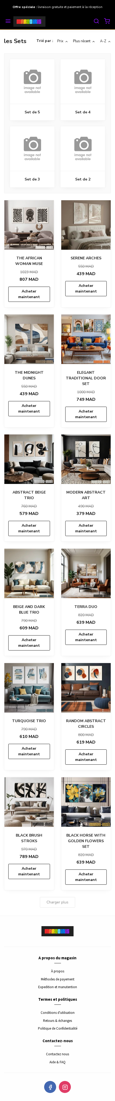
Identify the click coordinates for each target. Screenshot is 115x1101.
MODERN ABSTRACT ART (86, 495)
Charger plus (57, 902)
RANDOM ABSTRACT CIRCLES (86, 723)
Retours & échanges (57, 1020)
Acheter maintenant (29, 294)
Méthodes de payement (57, 979)
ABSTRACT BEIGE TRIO (29, 495)
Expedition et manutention (57, 987)
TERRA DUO (85, 606)
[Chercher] (96, 22)
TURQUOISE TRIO (29, 720)
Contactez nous (57, 1054)
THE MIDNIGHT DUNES (29, 375)
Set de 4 (82, 112)
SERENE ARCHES (86, 258)
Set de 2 (82, 179)
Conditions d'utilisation (58, 1012)
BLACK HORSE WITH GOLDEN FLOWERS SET (85, 841)
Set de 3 (32, 179)
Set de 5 (32, 112)
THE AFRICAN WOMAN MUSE (29, 261)
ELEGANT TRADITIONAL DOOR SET (86, 378)
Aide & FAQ (57, 1062)
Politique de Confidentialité (57, 1028)
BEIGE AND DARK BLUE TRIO (29, 609)
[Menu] (8, 22)
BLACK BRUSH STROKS (29, 838)
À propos (57, 971)
